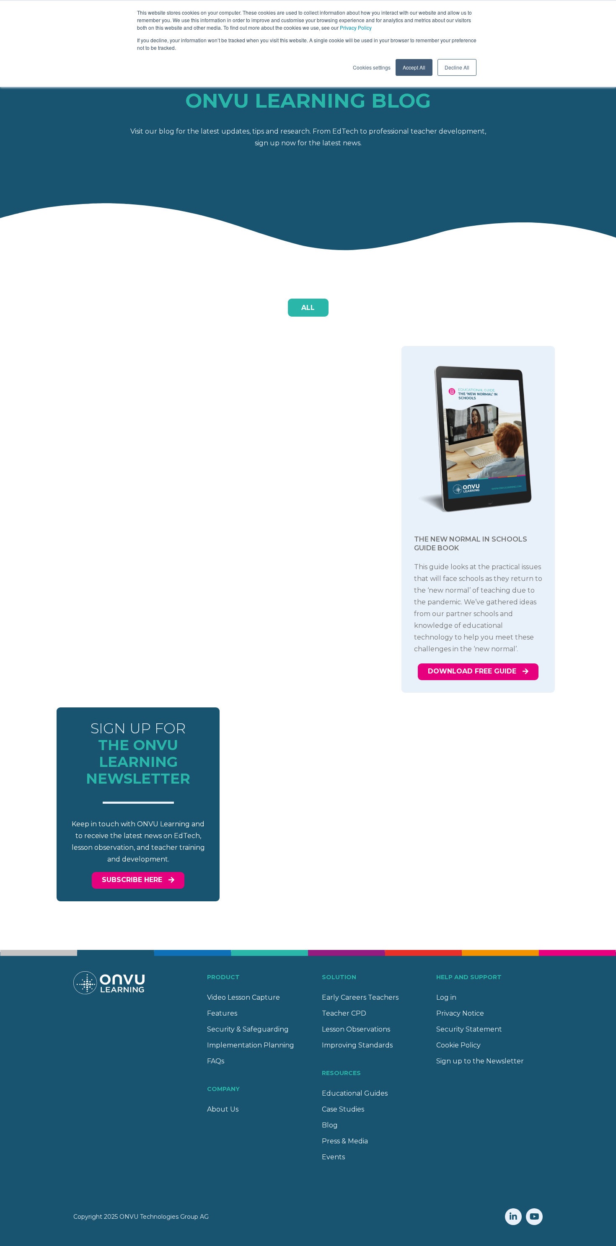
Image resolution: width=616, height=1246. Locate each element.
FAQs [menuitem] (215, 1061)
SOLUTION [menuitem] (339, 977)
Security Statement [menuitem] (469, 1029)
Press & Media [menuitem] (345, 1141)
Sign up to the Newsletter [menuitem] (480, 1061)
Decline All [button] (457, 67)
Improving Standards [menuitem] (357, 1045)
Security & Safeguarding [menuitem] (248, 1029)
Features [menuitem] (222, 1013)
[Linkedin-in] (513, 1216)
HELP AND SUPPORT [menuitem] (469, 977)
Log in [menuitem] (446, 997)
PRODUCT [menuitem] (223, 977)
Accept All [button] (414, 67)
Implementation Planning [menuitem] (250, 1045)
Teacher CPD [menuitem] (344, 1013)
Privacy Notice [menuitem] (460, 1013)
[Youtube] (534, 1216)
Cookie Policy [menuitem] (458, 1045)
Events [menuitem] (333, 1157)
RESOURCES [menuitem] (341, 1073)
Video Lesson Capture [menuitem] (243, 997)
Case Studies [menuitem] (343, 1109)
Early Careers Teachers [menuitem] (360, 997)
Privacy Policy (356, 27)
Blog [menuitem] (330, 1125)
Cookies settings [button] (372, 67)
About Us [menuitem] (222, 1109)
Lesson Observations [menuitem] (356, 1029)
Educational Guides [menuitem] (355, 1093)
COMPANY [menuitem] (223, 1089)
